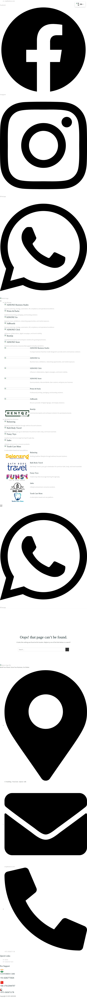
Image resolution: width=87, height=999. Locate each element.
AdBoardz (10, 323)
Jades (8, 440)
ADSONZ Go (12, 317)
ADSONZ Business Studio (17, 305)
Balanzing (10, 422)
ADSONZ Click (13, 329)
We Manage (8, 302)
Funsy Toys (11, 434)
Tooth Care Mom (13, 446)
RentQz (9, 336)
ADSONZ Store (13, 342)
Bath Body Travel (14, 428)
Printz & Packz (12, 311)
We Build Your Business (11, 419)
